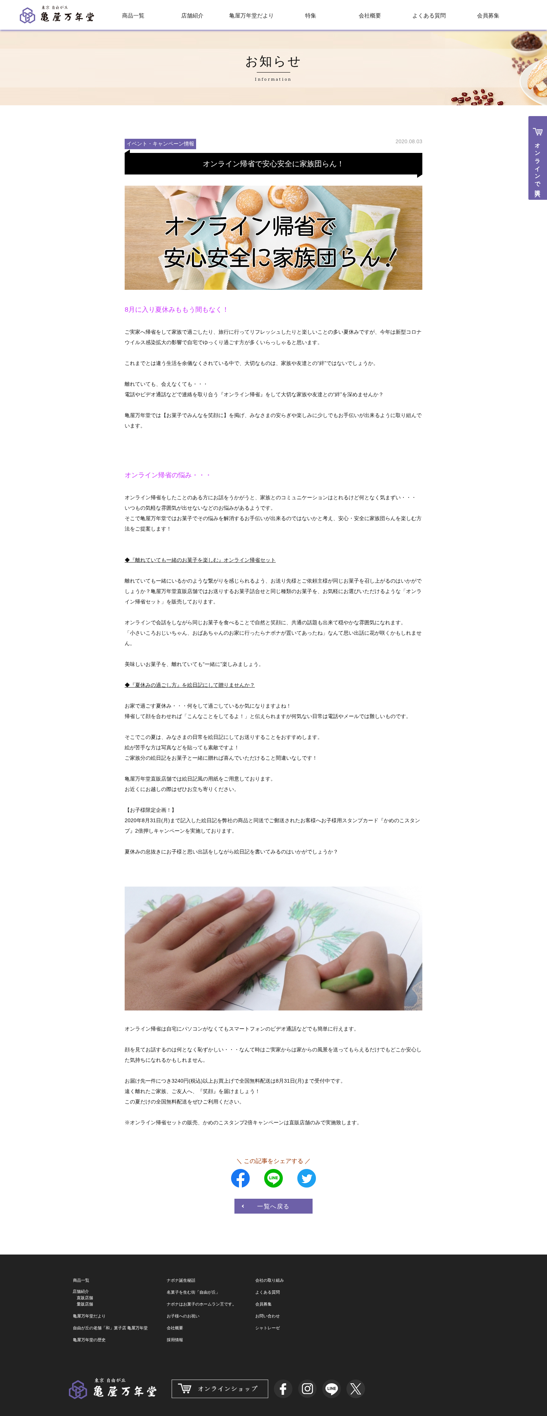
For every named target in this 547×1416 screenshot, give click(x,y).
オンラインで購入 (538, 163)
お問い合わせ (267, 1316)
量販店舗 (85, 1304)
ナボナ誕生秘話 (181, 1280)
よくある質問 (429, 15)
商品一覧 (133, 15)
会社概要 (370, 15)
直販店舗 (85, 1297)
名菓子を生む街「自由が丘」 (193, 1292)
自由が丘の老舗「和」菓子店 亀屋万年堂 (110, 1328)
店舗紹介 (192, 15)
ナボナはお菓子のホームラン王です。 (201, 1304)
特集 (310, 15)
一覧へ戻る (273, 1206)
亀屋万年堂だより (251, 15)
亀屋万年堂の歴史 (89, 1339)
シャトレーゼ (267, 1328)
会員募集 (488, 15)
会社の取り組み (269, 1280)
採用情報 (175, 1339)
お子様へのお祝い (183, 1316)
